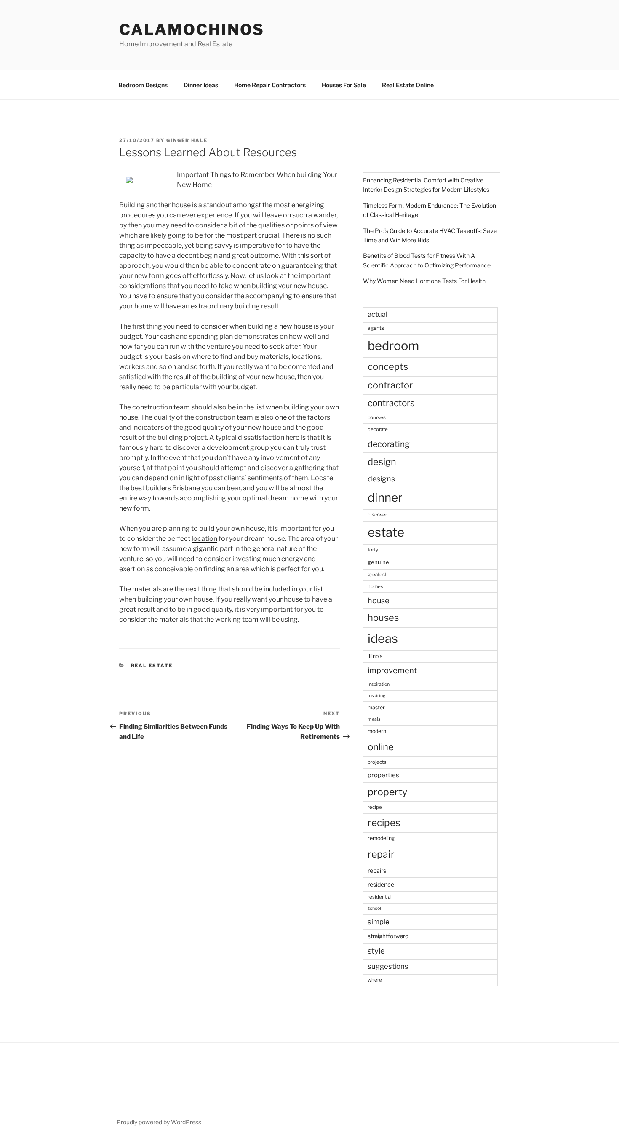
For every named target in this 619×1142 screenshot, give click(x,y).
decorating (389, 444)
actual (377, 314)
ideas (383, 638)
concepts (388, 366)
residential (380, 897)
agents (376, 328)
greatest (377, 575)
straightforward (388, 936)
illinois (375, 656)
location (204, 539)
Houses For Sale (344, 84)
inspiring (376, 695)
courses (377, 417)
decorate (378, 429)
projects (377, 762)
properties (383, 775)
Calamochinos (191, 29)
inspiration (379, 684)
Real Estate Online (408, 84)
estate (386, 532)
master (376, 707)
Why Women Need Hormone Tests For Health (424, 280)
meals (374, 719)
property (387, 792)
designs (381, 478)
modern (377, 731)
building (246, 306)
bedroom (393, 345)
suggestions (388, 966)
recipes (384, 823)
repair (381, 854)
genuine (378, 562)
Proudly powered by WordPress (159, 1122)
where (375, 980)
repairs (377, 870)
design (382, 461)
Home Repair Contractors (270, 84)
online (381, 746)
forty (373, 550)
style (376, 951)
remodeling (381, 838)
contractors (391, 403)
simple (379, 921)
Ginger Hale (187, 140)
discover (377, 515)
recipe (375, 807)
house (378, 600)
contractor (390, 385)
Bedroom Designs (143, 84)
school (374, 908)
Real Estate (152, 666)
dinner (385, 497)
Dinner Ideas (201, 84)
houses (383, 617)
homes (375, 586)
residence (381, 884)
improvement (392, 670)
